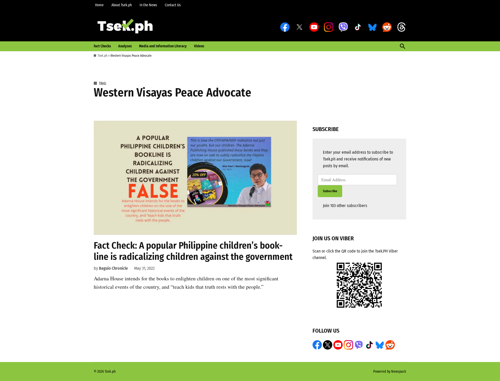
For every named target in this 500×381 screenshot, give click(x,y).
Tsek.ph (102, 55)
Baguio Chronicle (113, 268)
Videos (199, 46)
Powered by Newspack (389, 371)
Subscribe (330, 191)
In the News (148, 5)
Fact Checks (102, 46)
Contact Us (173, 5)
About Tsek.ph (121, 5)
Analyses (125, 46)
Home (99, 5)
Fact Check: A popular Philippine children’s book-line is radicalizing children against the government (193, 251)
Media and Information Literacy (163, 46)
